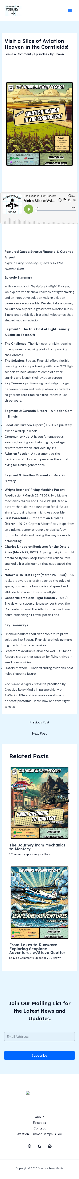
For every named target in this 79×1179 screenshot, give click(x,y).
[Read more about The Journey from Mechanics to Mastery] (39, 802)
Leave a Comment (18, 54)
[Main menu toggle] (70, 10)
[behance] (29, 1146)
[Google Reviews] (40, 1146)
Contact (39, 1129)
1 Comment (16, 854)
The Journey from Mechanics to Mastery (37, 847)
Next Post (39, 734)
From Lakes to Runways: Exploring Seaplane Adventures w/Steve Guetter (37, 948)
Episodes (40, 54)
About (39, 1117)
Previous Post (40, 722)
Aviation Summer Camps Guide (39, 1134)
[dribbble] (50, 1146)
